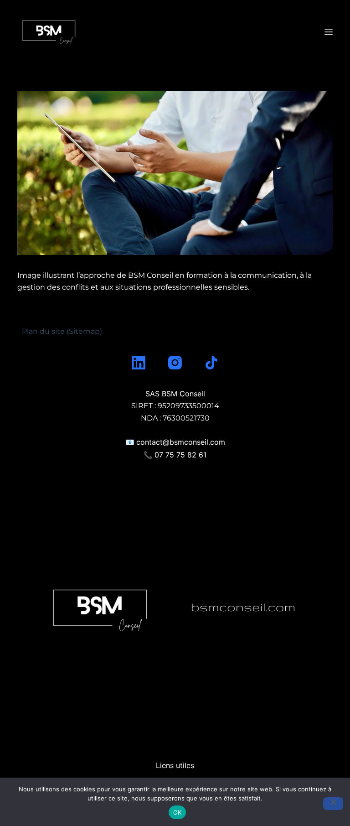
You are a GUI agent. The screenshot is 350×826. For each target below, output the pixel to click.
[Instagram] (175, 362)
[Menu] (328, 32)
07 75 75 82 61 (180, 454)
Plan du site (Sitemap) (62, 331)
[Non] (333, 803)
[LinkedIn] (138, 362)
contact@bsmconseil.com (180, 442)
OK (177, 812)
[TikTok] (211, 362)
